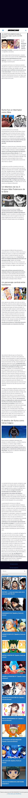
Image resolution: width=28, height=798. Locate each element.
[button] (26, 30)
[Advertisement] (14, 14)
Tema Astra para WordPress (14, 793)
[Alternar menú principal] (3, 30)
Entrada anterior (14, 564)
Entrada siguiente (14, 567)
